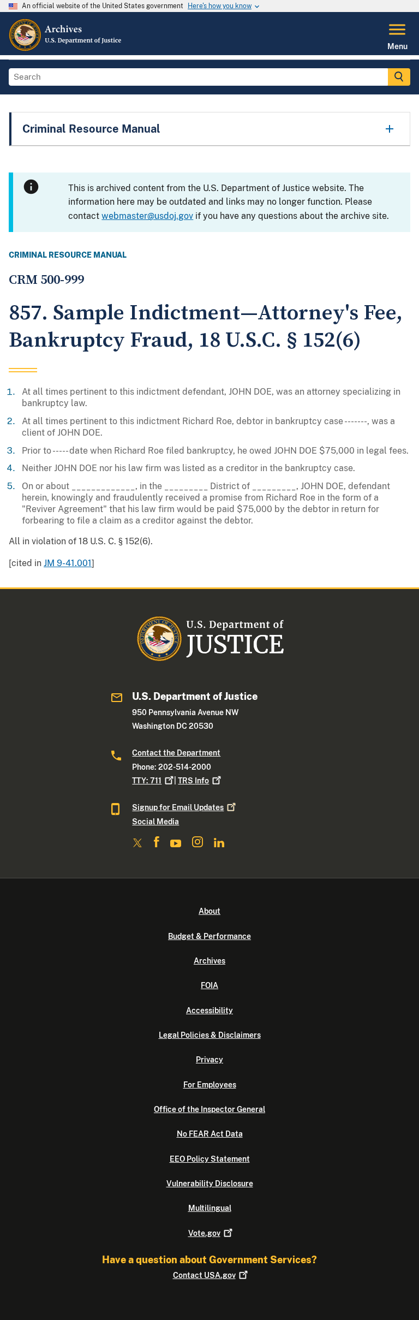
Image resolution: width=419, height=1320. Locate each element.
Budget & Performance (209, 936)
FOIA (209, 985)
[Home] (66, 48)
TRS (193, 780)
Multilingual (209, 1208)
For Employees (209, 1084)
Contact (204, 1275)
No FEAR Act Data (210, 1133)
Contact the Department (176, 752)
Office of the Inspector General (209, 1109)
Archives (209, 960)
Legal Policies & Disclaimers (210, 1035)
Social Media (155, 821)
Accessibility (209, 1010)
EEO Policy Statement (210, 1159)
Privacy (209, 1059)
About (209, 911)
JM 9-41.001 (68, 563)
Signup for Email (178, 807)
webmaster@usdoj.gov (147, 216)
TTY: (146, 780)
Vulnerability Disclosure (209, 1183)
